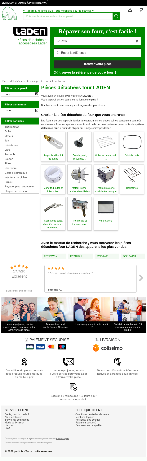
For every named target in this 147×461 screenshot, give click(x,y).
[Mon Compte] (130, 10)
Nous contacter (13, 417)
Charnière (11, 167)
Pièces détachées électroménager (21, 81)
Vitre (7, 149)
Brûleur (9, 181)
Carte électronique (16, 172)
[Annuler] (36, 94)
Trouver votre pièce (97, 64)
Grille (8, 131)
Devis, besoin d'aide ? (17, 414)
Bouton (9, 158)
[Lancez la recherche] (116, 16)
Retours (9, 425)
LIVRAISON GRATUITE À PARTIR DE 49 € (24, 3)
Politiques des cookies (87, 419)
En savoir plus (62, 439)
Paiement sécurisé (85, 422)
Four (45, 81)
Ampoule (10, 154)
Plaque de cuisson (16, 191)
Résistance (11, 145)
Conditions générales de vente (92, 414)
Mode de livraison (14, 422)
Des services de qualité (88, 425)
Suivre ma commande (17, 419)
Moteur (9, 135)
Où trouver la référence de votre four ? (85, 72)
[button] (97, 41)
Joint (7, 140)
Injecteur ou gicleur (16, 177)
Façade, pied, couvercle (19, 186)
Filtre (8, 163)
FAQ (7, 427)
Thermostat (12, 126)
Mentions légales (84, 417)
